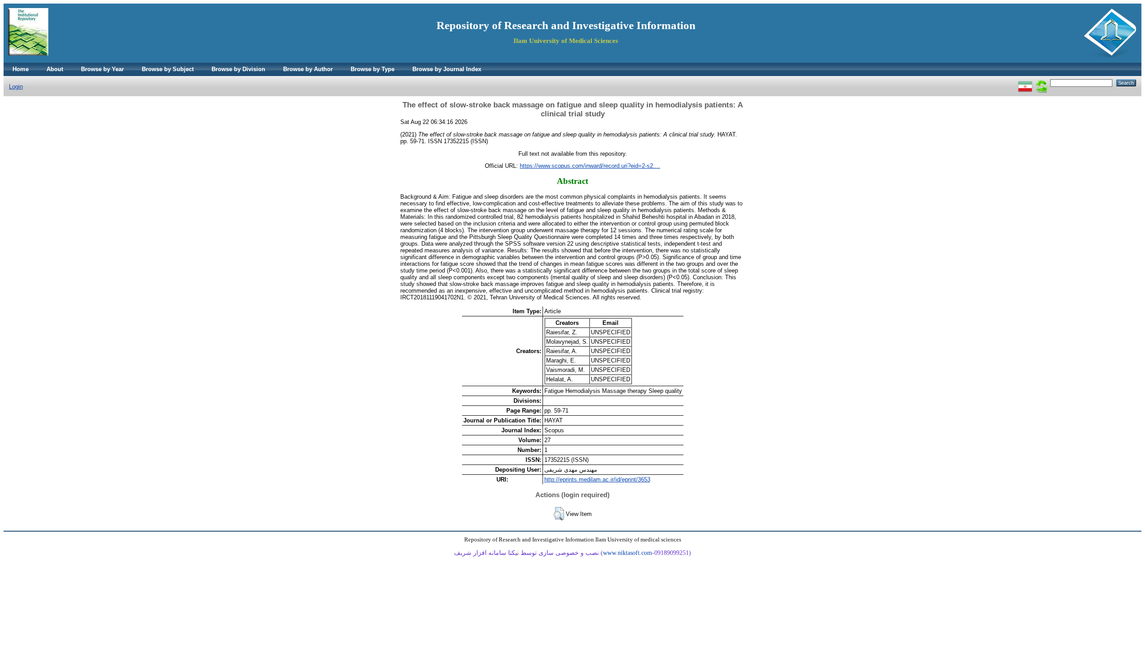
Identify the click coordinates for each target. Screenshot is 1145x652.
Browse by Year (102, 69)
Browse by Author (308, 69)
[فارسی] (1025, 82)
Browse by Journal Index (446, 69)
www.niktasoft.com (627, 553)
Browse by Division (238, 69)
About (55, 69)
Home (21, 69)
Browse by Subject (168, 69)
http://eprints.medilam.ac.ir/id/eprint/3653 (597, 479)
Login (16, 86)
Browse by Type (372, 69)
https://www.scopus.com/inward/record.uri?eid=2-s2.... (590, 165)
